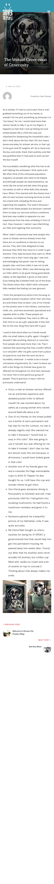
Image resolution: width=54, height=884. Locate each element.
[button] (48, 11)
